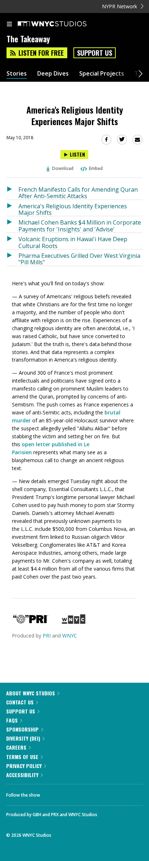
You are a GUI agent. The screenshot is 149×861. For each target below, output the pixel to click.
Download (62, 168)
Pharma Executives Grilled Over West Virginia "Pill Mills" (79, 259)
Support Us (94, 52)
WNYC (69, 635)
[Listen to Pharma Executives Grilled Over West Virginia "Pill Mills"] (12, 258)
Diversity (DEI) (23, 738)
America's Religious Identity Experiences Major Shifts (72, 209)
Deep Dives (53, 73)
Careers (16, 747)
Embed (96, 168)
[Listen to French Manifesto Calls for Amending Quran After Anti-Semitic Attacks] (12, 191)
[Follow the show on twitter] (72, 793)
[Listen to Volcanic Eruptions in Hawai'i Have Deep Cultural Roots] (12, 241)
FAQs (12, 720)
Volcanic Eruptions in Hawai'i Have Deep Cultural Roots (72, 242)
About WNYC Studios (30, 693)
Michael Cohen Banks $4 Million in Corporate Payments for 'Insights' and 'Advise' (79, 225)
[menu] (9, 24)
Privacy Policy (24, 766)
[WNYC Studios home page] (61, 24)
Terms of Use (22, 756)
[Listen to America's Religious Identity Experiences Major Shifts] (12, 208)
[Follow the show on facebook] (53, 793)
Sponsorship (22, 729)
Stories (17, 73)
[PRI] (31, 621)
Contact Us (20, 702)
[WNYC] (73, 621)
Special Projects (101, 73)
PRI (47, 635)
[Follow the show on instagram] (92, 793)
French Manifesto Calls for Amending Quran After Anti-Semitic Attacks (78, 193)
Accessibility (22, 775)
